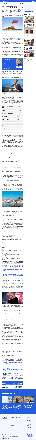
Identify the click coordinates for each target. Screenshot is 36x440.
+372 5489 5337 (24, 1)
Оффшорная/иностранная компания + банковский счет (15, 420)
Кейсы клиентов (4, 422)
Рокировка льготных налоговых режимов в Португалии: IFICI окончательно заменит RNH (28, 407)
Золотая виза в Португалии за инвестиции (14, 39)
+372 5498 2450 (29, 1)
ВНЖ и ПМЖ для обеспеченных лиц (15, 424)
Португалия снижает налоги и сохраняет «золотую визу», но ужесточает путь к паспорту (17, 407)
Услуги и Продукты (4, 417)
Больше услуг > (12, 425)
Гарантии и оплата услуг (5, 420)
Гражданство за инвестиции (21, 4)
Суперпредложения (4, 418)
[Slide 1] (28, 12)
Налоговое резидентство (5, 5)
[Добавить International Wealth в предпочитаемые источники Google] (18, 387)
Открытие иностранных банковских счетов (15, 417)
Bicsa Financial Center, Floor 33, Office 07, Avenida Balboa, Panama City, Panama (30, 427)
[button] (33, 394)
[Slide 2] (29, 12)
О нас (2, 419)
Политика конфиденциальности (14, 436)
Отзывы (3, 421)
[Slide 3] (30, 12)
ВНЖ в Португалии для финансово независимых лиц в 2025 (7, 406)
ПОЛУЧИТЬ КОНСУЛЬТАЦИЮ (19, 67)
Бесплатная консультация (28, 11)
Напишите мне (19, 383)
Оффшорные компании (5, 4)
